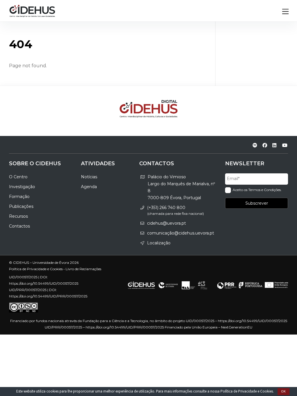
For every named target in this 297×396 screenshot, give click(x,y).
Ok (283, 391)
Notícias (89, 176)
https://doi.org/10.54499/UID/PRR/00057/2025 (48, 296)
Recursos (18, 216)
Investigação (22, 186)
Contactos (19, 226)
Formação (19, 196)
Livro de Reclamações (83, 269)
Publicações (21, 206)
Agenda (89, 186)
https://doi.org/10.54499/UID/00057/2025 (43, 283)
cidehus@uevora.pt (166, 223)
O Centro (18, 176)
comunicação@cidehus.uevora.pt (180, 233)
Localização (159, 243)
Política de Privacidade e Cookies (246, 391)
